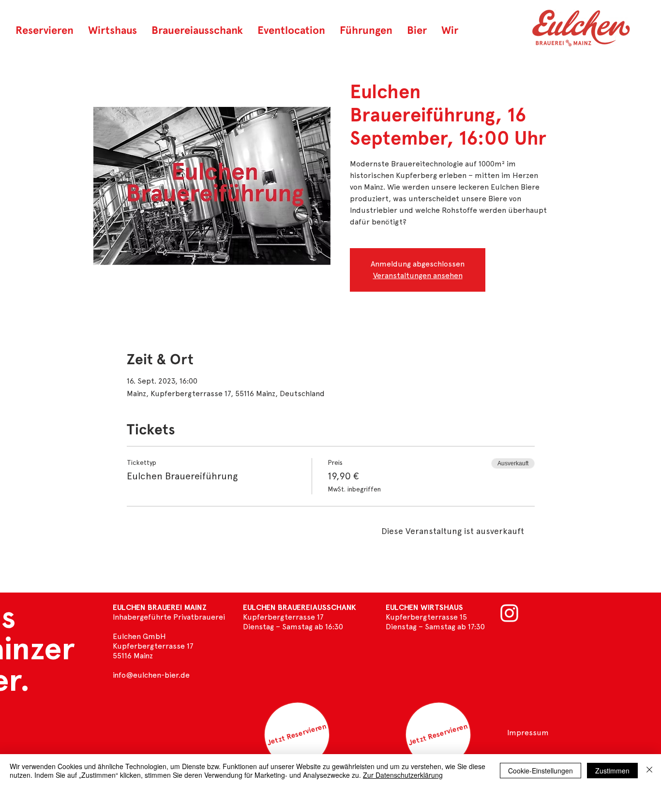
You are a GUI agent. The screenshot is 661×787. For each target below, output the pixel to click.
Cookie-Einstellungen (540, 770)
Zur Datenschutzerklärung (403, 775)
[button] (417, 30)
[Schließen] (649, 770)
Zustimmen (612, 770)
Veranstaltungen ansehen (418, 275)
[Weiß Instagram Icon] (509, 613)
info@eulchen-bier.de (151, 675)
